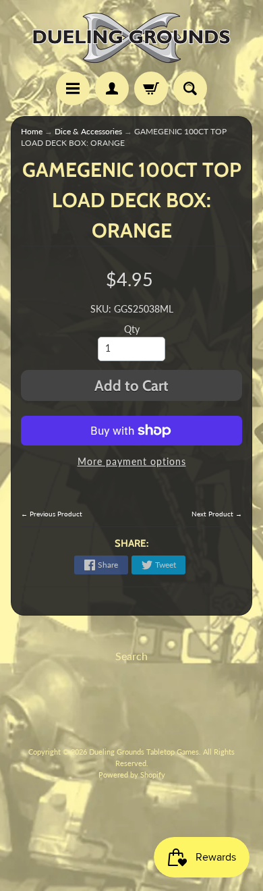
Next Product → (217, 514)
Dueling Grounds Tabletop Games (144, 751)
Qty (132, 329)
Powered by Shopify (131, 774)
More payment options (132, 461)
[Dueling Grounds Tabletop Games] (131, 38)
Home (31, 131)
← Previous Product (51, 514)
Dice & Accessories (88, 131)
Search (131, 655)
